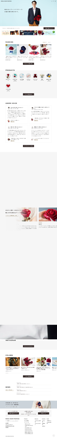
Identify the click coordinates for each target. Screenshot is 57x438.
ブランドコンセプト (38, 424)
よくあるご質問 (49, 423)
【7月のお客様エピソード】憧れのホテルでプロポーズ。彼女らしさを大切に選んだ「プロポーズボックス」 (13, 368)
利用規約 (7, 427)
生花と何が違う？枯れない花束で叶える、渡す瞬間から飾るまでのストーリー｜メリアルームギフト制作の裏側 (43, 368)
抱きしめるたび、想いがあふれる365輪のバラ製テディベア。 (28, 368)
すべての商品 (26, 420)
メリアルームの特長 (38, 421)
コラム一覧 (43, 421)
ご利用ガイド (49, 420)
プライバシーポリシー (9, 424)
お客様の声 (43, 424)
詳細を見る (12, 121)
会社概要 (7, 423)
